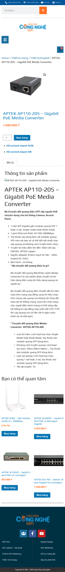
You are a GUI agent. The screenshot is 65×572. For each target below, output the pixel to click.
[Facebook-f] (32, 533)
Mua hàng (22, 137)
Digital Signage (47, 542)
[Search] (43, 10)
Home (5, 57)
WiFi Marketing (47, 548)
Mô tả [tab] (10, 162)
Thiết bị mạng (19, 57)
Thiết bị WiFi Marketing (11, 554)
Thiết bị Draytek (39, 57)
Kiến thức (6, 542)
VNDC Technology (9, 560)
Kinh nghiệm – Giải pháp (12, 548)
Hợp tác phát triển (48, 560)
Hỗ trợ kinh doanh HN (18, 151)
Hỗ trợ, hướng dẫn (48, 554)
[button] (44, 75)
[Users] (23, 533)
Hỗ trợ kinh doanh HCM (19, 145)
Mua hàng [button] (42, 436)
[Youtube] (41, 533)
